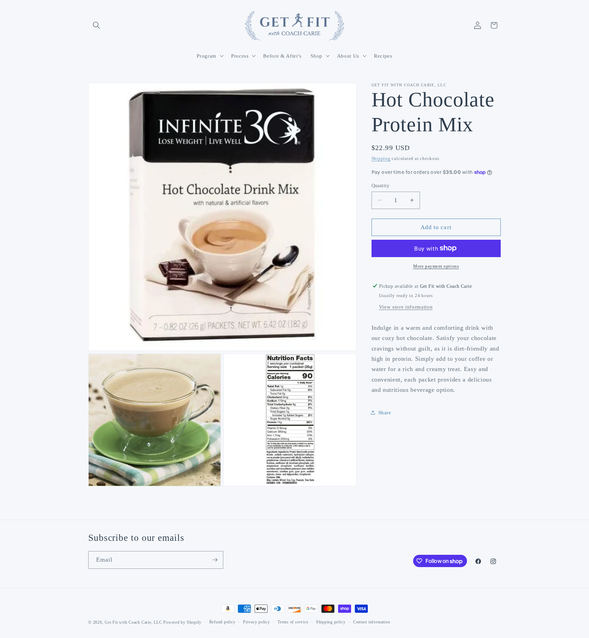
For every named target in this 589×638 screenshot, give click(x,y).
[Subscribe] (215, 560)
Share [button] (384, 412)
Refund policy (222, 622)
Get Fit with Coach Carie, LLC (133, 622)
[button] (96, 25)
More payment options (436, 266)
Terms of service (292, 622)
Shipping (381, 158)
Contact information (371, 622)
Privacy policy (256, 622)
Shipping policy (331, 622)
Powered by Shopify (182, 622)
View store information (406, 307)
